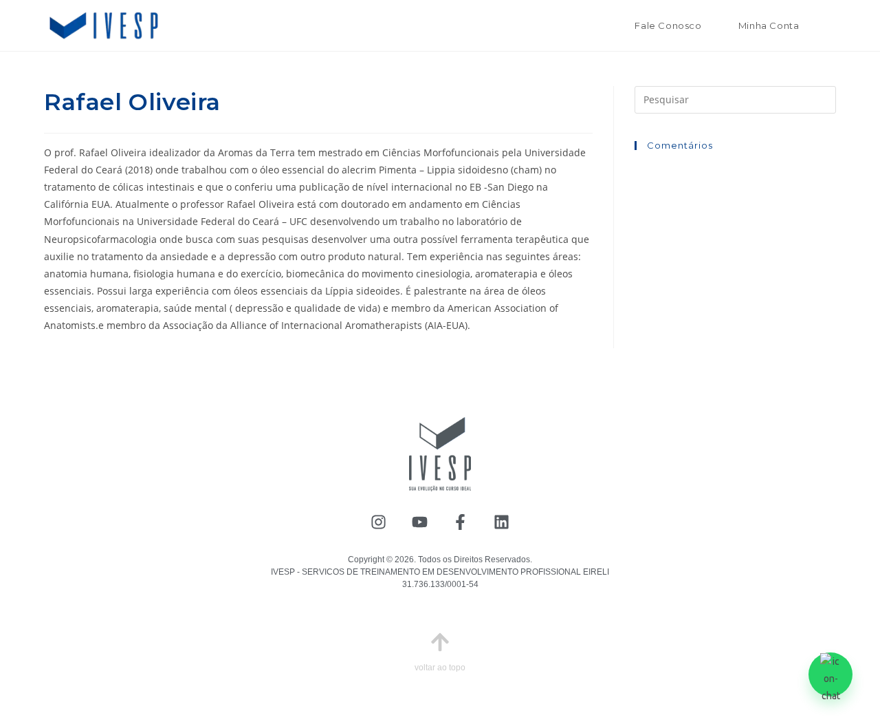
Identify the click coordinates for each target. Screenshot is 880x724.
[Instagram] (378, 522)
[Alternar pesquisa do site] (831, 25)
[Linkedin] (501, 522)
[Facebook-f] (460, 522)
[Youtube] (419, 522)
